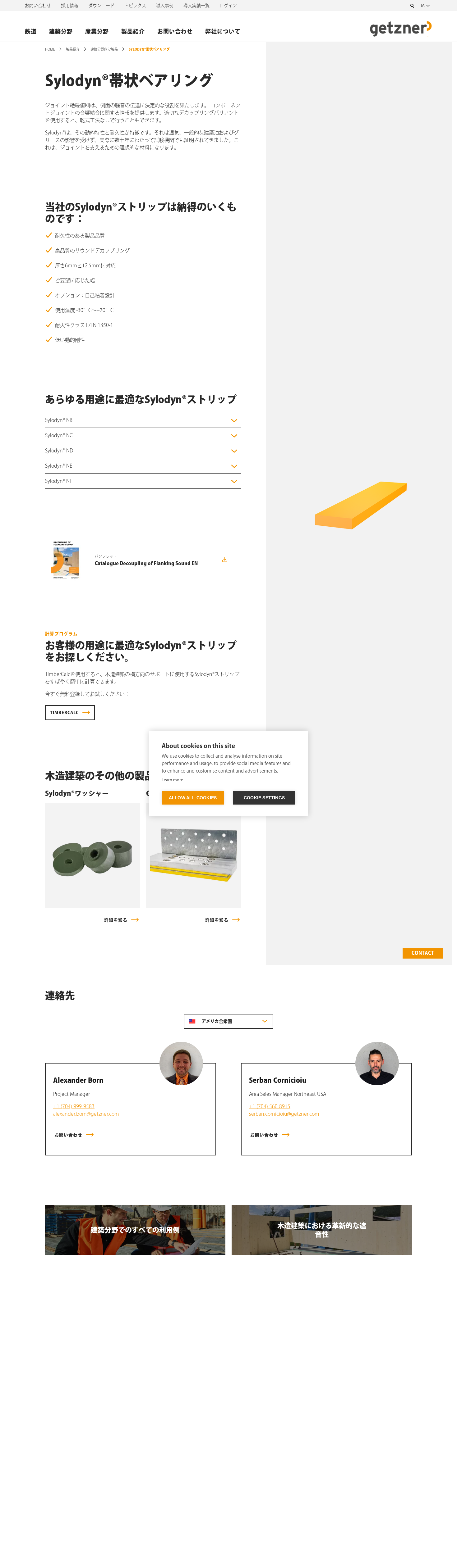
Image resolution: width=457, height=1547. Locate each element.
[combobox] (426, 5)
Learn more (172, 780)
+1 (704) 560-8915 (269, 1106)
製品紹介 (133, 31)
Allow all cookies (193, 798)
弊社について (223, 31)
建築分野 (61, 31)
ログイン (228, 5)
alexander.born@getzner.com (86, 1113)
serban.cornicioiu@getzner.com (284, 1113)
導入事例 (164, 5)
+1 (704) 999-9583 (74, 1106)
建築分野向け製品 (104, 49)
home (50, 49)
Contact (423, 952)
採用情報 (69, 5)
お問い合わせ (38, 5)
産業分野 (97, 31)
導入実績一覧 (196, 5)
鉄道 (31, 31)
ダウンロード (101, 5)
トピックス (135, 5)
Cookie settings (264, 798)
